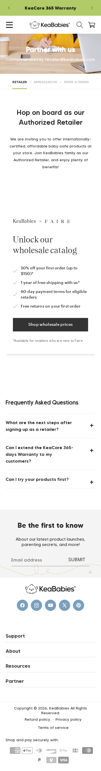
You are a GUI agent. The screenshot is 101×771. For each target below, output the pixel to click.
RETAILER (19, 82)
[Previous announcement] (9, 8)
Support (15, 636)
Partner (15, 681)
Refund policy (37, 719)
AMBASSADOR (45, 82)
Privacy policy (69, 719)
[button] (9, 25)
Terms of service (53, 727)
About (13, 651)
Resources (18, 666)
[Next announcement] (92, 8)
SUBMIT (76, 560)
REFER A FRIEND (76, 82)
